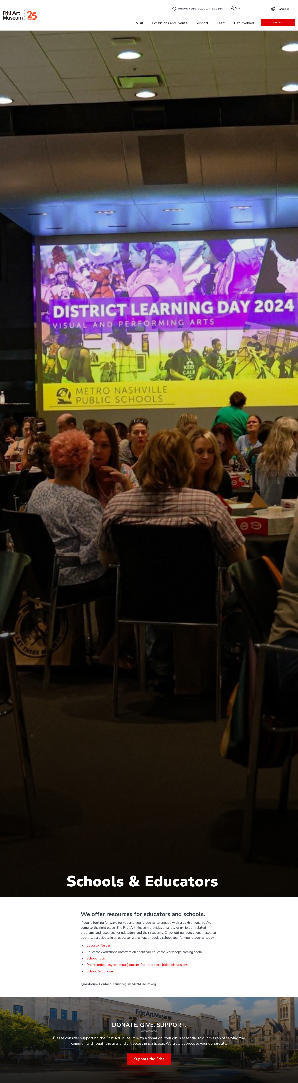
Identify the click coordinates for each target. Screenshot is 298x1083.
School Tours (96, 958)
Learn (221, 23)
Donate (277, 22)
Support (202, 23)
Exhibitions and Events (169, 23)
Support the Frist (149, 1059)
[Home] (20, 15)
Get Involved (244, 23)
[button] (232, 8)
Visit (139, 23)
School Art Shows (100, 971)
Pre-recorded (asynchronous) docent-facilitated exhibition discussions (137, 965)
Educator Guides (99, 945)
